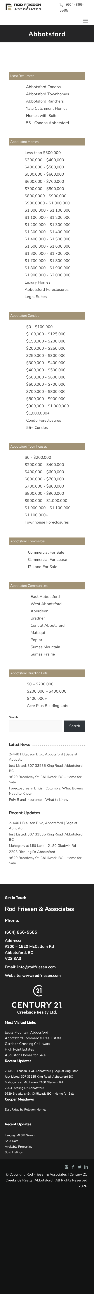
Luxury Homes (37, 282)
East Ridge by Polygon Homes (25, 1109)
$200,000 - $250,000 (46, 348)
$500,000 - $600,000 (44, 174)
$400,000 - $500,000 (44, 167)
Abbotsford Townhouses (28, 446)
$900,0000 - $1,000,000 (47, 203)
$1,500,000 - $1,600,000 (48, 246)
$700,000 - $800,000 (44, 188)
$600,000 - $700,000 (44, 181)
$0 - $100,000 (39, 326)
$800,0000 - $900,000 (45, 196)
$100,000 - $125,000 (46, 334)
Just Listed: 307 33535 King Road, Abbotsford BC (39, 1077)
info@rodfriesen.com (36, 967)
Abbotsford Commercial (27, 541)
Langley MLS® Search (20, 1135)
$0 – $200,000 (40, 684)
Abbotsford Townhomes (47, 94)
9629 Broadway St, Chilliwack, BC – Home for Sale (39, 1094)
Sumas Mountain (45, 647)
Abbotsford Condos (43, 86)
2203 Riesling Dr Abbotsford (32, 851)
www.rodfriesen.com (41, 975)
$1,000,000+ (38, 413)
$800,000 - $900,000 (46, 398)
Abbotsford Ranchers (45, 101)
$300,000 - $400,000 (44, 160)
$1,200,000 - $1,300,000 (48, 224)
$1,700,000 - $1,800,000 (48, 260)
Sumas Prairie (43, 654)
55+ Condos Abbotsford (47, 122)
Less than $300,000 (43, 152)
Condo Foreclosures (43, 420)
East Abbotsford (45, 596)
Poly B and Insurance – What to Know (38, 799)
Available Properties (18, 1147)
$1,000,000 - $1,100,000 (48, 210)
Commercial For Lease (47, 559)
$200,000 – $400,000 (46, 691)
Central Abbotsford (48, 625)
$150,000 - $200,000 (46, 341)
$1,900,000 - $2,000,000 (48, 275)
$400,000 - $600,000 (44, 471)
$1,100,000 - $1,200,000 (48, 217)
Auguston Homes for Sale (25, 1055)
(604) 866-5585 (21, 932)
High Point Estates (19, 1049)
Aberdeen (39, 611)
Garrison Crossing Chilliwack (27, 1043)
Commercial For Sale (46, 552)
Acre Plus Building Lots (47, 705)
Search (13, 717)
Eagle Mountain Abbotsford (26, 1032)
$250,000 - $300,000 (46, 355)
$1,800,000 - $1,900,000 (48, 267)
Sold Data (11, 1141)
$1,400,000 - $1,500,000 (48, 239)
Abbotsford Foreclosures (47, 289)
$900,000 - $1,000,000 (47, 406)
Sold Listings (14, 1152)
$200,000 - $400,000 (44, 464)
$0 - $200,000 (38, 457)
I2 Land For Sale (42, 566)
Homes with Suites (42, 115)
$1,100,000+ (36, 515)
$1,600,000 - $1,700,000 (48, 253)
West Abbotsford (46, 603)
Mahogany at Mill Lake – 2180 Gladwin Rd (42, 845)
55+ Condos (37, 427)
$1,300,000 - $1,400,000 (48, 231)
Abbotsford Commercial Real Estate (33, 1038)
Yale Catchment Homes (47, 108)
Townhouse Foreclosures (47, 522)
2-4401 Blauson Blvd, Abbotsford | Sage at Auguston (41, 1071)
